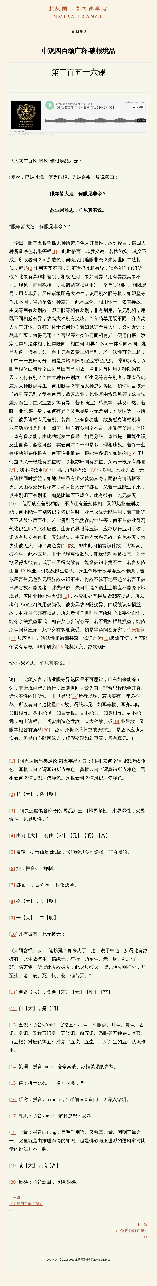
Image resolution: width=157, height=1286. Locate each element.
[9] (94, 470)
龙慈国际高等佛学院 (79, 9)
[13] (65, 596)
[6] (129, 453)
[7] (12, 470)
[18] (60, 704)
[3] (115, 285)
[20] (46, 729)
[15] (106, 638)
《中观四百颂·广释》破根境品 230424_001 (37, 134)
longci (12, 134)
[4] (87, 343)
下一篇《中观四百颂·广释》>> (131, 1230)
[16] (60, 646)
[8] (46, 470)
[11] (65, 545)
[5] (73, 360)
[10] (13, 503)
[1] (54, 251)
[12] (23, 570)
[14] (13, 638)
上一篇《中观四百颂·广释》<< (26, 1204)
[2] (31, 268)
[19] (117, 721)
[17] (74, 696)
